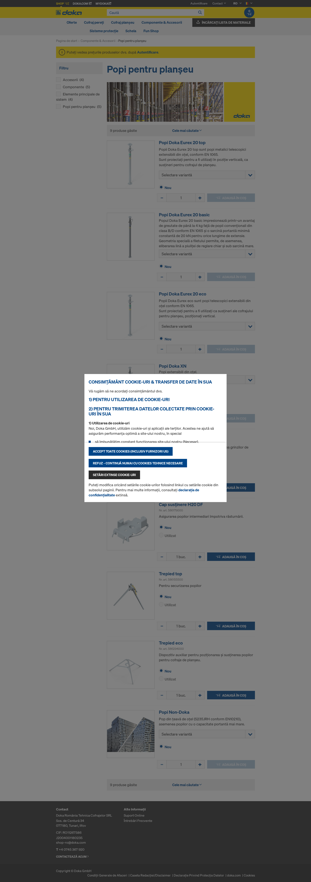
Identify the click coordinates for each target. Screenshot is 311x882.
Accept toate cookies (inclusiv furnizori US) (130, 451)
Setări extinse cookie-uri (114, 475)
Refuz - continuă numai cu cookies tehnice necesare (138, 463)
